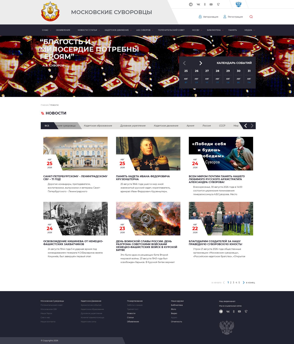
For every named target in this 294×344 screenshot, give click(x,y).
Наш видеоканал (227, 301)
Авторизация (210, 16)
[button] (147, 89)
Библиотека (214, 30)
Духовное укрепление (133, 125)
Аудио (174, 317)
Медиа (248, 30)
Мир (236, 125)
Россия (207, 125)
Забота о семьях (135, 305)
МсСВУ (195, 30)
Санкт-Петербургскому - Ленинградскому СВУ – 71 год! (75, 178)
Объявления (63, 30)
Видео (174, 313)
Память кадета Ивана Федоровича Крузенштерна (143, 178)
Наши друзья (177, 301)
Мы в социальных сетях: (230, 306)
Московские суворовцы (62, 125)
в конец (250, 282)
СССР (222, 125)
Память (232, 30)
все (47, 125)
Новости (131, 313)
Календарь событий (234, 63)
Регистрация (235, 16)
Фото (173, 309)
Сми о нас (45, 317)
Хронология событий (91, 305)
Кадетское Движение (91, 301)
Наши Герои (46, 313)
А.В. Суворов (143, 30)
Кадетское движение (117, 30)
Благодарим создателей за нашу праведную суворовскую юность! (215, 243)
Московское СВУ (49, 309)
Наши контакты (48, 322)
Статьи (130, 317)
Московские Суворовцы (111, 12)
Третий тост (132, 309)
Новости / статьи (87, 30)
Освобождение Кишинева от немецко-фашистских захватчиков (73, 243)
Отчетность (176, 322)
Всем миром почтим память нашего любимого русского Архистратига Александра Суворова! (217, 179)
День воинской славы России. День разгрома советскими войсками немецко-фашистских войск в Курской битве (146, 246)
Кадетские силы (88, 322)
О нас (45, 30)
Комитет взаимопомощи (92, 317)
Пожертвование (135, 301)
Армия (190, 125)
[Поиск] (251, 16)
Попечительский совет (171, 30)
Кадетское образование (98, 125)
